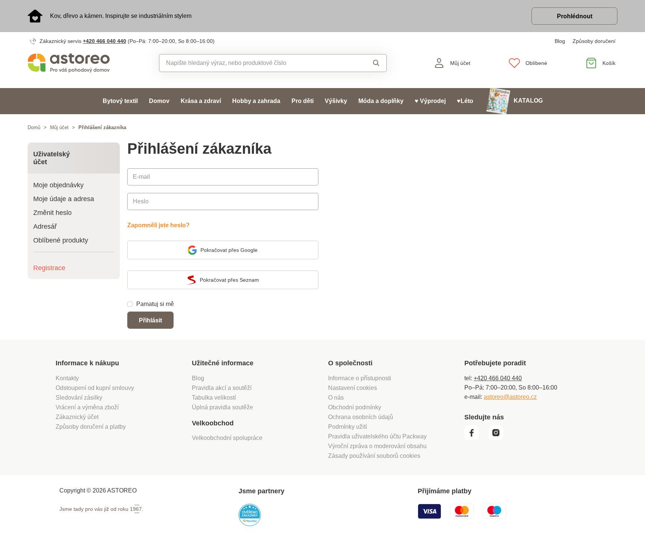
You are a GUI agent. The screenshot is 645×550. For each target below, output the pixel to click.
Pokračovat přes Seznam (229, 280)
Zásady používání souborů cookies (374, 456)
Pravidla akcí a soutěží (222, 388)
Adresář (45, 226)
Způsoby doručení (594, 41)
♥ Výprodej (430, 101)
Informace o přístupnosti (359, 378)
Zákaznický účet (77, 417)
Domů (34, 127)
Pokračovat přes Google (229, 250)
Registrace (49, 268)
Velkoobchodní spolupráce (227, 438)
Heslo (141, 201)
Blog (560, 41)
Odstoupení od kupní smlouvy (95, 388)
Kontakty (67, 378)
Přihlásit (150, 320)
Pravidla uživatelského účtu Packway (377, 436)
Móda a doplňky (380, 101)
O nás (336, 397)
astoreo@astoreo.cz (510, 397)
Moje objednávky (58, 185)
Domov (159, 101)
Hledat (369, 63)
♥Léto (465, 101)
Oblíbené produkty (60, 240)
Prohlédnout (574, 16)
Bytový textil (120, 101)
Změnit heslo (52, 212)
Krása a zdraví (201, 101)
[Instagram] (498, 438)
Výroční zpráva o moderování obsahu (377, 446)
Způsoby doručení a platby (91, 427)
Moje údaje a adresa (63, 199)
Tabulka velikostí (214, 397)
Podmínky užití (347, 427)
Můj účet (59, 127)
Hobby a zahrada (256, 101)
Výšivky (336, 101)
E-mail (141, 177)
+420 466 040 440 (104, 41)
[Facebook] (475, 438)
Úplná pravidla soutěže (222, 407)
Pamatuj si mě (155, 304)
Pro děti (303, 101)
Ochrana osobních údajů (360, 417)
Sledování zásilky (79, 397)
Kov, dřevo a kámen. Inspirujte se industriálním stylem (120, 16)
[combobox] (255, 63)
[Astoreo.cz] (74, 63)
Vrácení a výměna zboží (87, 407)
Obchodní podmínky (354, 407)
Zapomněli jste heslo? (158, 225)
